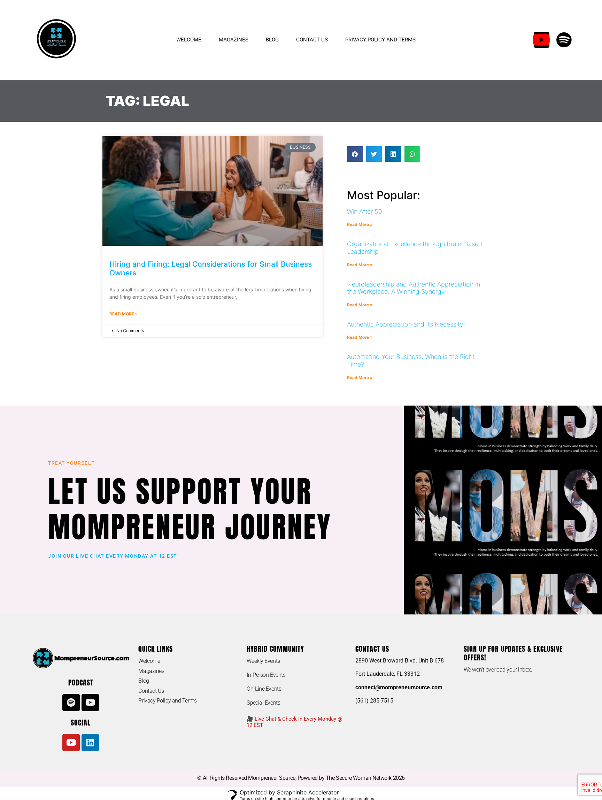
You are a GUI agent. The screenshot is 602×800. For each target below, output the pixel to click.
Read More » (123, 313)
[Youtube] (541, 40)
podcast (80, 682)
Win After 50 (364, 211)
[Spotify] (564, 40)
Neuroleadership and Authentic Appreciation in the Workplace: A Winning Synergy (413, 288)
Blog (272, 40)
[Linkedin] (90, 742)
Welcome (188, 40)
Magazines (233, 40)
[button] (355, 154)
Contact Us (312, 40)
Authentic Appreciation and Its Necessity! (406, 324)
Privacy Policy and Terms (380, 40)
